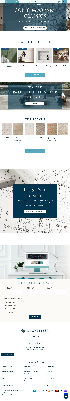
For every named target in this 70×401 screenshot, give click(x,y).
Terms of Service (51, 383)
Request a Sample (12, 2)
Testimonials (50, 376)
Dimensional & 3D (29, 131)
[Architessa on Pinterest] (37, 362)
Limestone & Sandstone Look (18, 133)
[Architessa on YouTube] (43, 362)
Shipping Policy (51, 381)
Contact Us (7, 354)
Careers (49, 373)
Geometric (7, 130)
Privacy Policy (50, 378)
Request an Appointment (31, 371)
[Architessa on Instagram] (32, 362)
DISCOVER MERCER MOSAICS (35, 28)
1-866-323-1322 (35, 337)
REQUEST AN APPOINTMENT (35, 211)
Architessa (9, 394)
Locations (27, 369)
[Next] (68, 20)
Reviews (26, 383)
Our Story (49, 371)
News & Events (6, 376)
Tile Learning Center (7, 371)
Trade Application (29, 378)
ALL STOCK (35, 75)
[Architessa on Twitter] (40, 362)
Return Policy (50, 385)
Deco (63, 130)
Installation (5, 383)
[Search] (21, 1)
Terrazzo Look (40, 131)
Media (3, 378)
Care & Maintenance (7, 385)
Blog (3, 373)
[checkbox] (35, 307)
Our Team (49, 369)
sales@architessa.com (35, 335)
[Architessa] (34, 1)
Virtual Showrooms (29, 381)
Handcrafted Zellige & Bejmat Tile (52, 132)
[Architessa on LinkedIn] (35, 362)
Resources (5, 369)
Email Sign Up (28, 376)
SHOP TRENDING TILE (35, 151)
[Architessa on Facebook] (30, 362)
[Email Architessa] (27, 362)
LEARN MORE (35, 103)
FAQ (3, 381)
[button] (68, 2)
